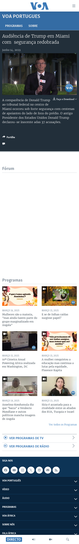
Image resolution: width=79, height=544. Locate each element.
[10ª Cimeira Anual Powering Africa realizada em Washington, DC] (19, 341)
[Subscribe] (47, 470)
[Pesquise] (67, 539)
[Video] (50, 539)
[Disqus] (39, 218)
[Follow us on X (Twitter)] (30, 470)
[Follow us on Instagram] (22, 470)
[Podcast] (39, 470)
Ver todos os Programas (63, 424)
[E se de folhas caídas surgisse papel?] (59, 296)
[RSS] (56, 470)
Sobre (33, 26)
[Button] (8, 137)
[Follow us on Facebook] (5, 470)
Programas (14, 26)
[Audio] (33, 539)
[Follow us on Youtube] (14, 470)
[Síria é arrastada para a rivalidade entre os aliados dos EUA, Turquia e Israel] (59, 386)
